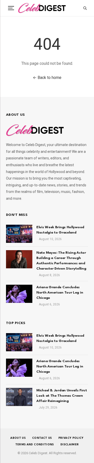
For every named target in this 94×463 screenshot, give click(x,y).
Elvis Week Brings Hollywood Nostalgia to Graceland (60, 229)
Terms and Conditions (34, 444)
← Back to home (47, 77)
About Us (18, 438)
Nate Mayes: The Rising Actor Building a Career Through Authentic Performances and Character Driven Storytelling (61, 260)
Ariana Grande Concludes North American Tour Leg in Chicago (59, 292)
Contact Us (42, 438)
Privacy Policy (71, 438)
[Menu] (11, 8)
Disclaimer (69, 444)
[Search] (85, 8)
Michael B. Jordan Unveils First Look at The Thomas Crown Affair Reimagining (61, 396)
